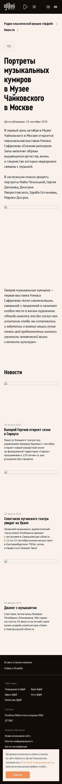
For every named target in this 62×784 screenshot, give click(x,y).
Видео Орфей (36, 689)
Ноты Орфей (36, 694)
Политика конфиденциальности (19, 741)
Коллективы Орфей (13, 700)
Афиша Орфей (11, 694)
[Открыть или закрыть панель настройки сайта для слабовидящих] (48, 6)
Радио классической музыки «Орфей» (28, 23)
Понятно (17, 774)
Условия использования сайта (17, 736)
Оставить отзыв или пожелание (18, 662)
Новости (9, 30)
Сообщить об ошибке (13, 668)
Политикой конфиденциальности (38, 762)
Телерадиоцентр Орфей (15, 689)
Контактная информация (16, 746)
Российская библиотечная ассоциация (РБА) (24, 715)
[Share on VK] (8, 45)
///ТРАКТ (9, 720)
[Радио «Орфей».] (25, 6)
